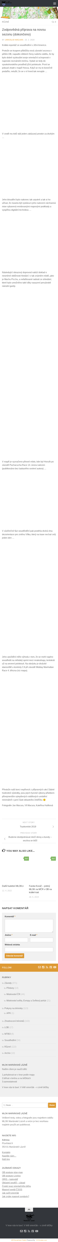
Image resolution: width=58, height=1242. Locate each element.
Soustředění (10, 1040)
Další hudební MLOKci (13, 886)
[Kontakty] (43, 967)
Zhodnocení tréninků (14, 1021)
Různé (5, 22)
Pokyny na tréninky (13, 1008)
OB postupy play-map (12, 1172)
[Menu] (54, 3)
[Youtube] (54, 967)
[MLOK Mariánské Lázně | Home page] (8, 3)
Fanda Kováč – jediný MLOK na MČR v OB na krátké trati (40, 889)
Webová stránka (12, 945)
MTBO (7, 1034)
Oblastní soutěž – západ (13, 1183)
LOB (6, 1027)
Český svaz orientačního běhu (16, 1186)
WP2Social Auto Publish (19, 1240)
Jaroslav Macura (14, 40)
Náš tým (6, 1159)
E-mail (33, 935)
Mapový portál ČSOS (12, 1189)
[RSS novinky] (47, 967)
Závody (8, 983)
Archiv (7, 1053)
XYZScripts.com (41, 1240)
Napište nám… (9, 1156)
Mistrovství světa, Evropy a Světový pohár (26, 1000)
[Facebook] (51, 967)
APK (8, 1013)
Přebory (10, 988)
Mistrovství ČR (13, 994)
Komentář (10, 916)
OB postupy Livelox (11, 1176)
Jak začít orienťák (10, 1193)
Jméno (8, 935)
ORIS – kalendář (10, 1179)
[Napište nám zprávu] (39, 967)
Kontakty (6, 1152)
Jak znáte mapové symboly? (15, 1196)
